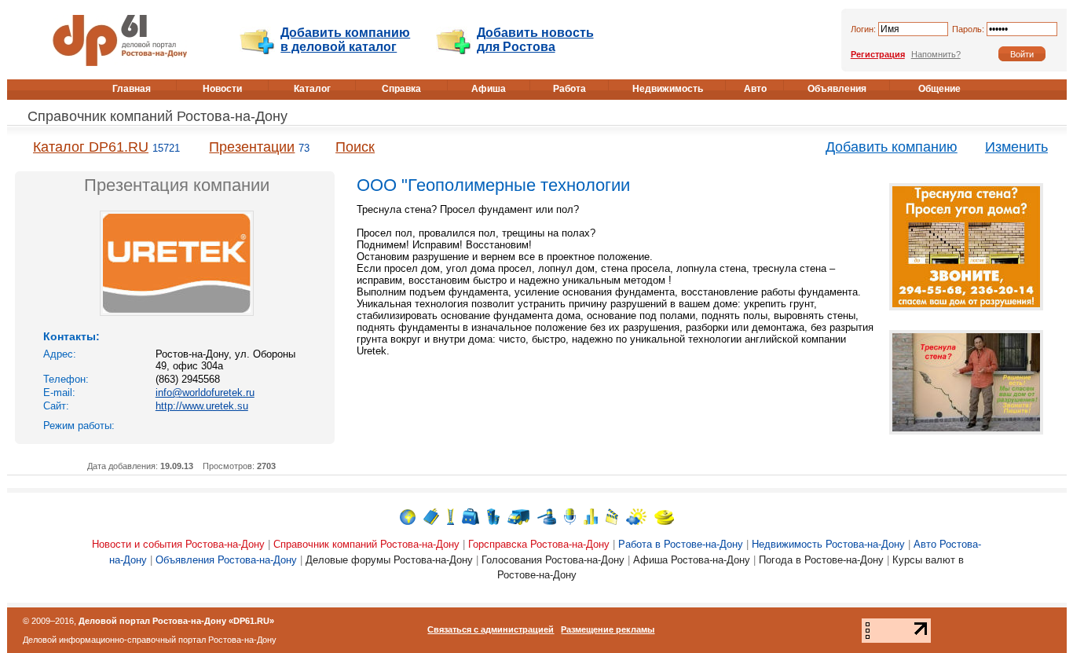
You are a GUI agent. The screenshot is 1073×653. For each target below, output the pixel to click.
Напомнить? (936, 54)
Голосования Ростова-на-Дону (553, 560)
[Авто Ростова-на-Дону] (518, 516)
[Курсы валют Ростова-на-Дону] (664, 516)
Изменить (1016, 147)
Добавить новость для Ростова (535, 39)
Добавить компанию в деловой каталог (345, 39)
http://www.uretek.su (202, 406)
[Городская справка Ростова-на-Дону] (450, 516)
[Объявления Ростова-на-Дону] (546, 516)
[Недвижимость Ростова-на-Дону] (493, 516)
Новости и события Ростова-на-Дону (178, 544)
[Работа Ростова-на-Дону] (470, 516)
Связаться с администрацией (490, 629)
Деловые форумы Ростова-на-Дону (389, 560)
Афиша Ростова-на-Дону (691, 560)
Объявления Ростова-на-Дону (226, 560)
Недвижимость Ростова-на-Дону (828, 544)
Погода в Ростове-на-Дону (821, 560)
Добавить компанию (892, 147)
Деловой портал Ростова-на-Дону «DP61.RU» (176, 620)
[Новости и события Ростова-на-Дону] (407, 516)
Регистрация (878, 54)
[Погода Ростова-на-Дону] (636, 516)
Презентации (252, 147)
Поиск (355, 147)
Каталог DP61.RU (90, 147)
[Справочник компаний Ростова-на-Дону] (431, 516)
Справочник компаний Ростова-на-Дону (157, 116)
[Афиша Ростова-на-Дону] (612, 516)
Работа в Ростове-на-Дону (680, 544)
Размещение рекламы (607, 629)
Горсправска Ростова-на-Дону (539, 544)
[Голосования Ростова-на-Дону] (591, 516)
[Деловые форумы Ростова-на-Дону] (570, 516)
